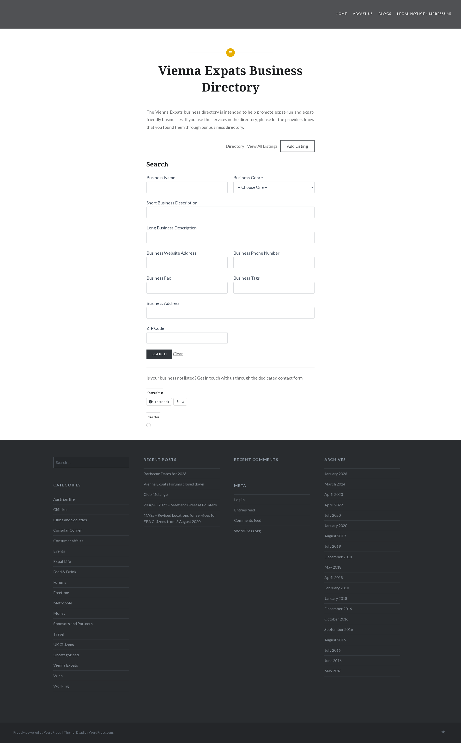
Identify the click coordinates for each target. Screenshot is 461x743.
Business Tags (246, 278)
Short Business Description (171, 202)
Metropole (62, 603)
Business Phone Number (256, 253)
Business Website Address (171, 253)
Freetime (61, 592)
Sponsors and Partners (73, 623)
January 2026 (335, 473)
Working (61, 686)
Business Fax (158, 278)
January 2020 (335, 525)
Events (59, 551)
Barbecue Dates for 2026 (165, 473)
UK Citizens (63, 644)
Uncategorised (66, 654)
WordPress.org (247, 530)
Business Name (160, 177)
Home (341, 14)
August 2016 (335, 640)
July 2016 (332, 650)
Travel (58, 634)
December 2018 (338, 556)
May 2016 (332, 671)
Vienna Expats (65, 665)
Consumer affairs (68, 540)
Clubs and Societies (70, 519)
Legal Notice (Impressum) (424, 14)
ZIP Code (155, 328)
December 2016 (338, 608)
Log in (239, 499)
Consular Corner (67, 530)
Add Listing (297, 146)
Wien (58, 675)
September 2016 (338, 629)
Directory (235, 146)
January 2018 (335, 598)
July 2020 (332, 515)
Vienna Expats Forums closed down (174, 484)
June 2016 (333, 660)
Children (60, 509)
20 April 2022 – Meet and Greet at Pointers (180, 505)
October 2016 (336, 619)
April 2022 (333, 505)
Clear (178, 353)
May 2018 (332, 567)
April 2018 (333, 577)
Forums (59, 582)
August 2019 (335, 536)
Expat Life (62, 561)
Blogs (385, 14)
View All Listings (262, 146)
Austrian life (64, 499)
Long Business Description (171, 227)
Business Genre (248, 177)
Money (59, 613)
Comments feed (247, 520)
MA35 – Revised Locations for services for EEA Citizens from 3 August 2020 (180, 518)
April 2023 (333, 494)
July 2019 (332, 546)
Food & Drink (64, 571)
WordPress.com (101, 732)
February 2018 (336, 587)
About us (363, 14)
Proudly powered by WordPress (37, 732)
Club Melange (156, 494)
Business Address (163, 303)
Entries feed (244, 510)
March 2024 (334, 484)
